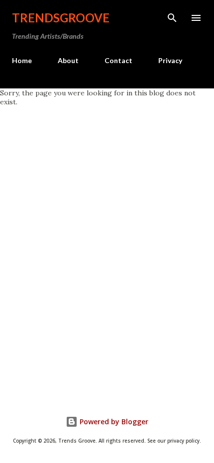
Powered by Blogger (113, 421)
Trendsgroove (60, 17)
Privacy (170, 60)
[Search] (172, 18)
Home (22, 60)
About (68, 60)
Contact (118, 60)
